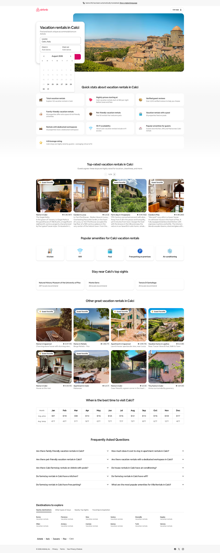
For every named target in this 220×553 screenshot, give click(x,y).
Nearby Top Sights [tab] (82, 510)
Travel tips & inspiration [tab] (101, 510)
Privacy (55, 549)
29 (71, 84)
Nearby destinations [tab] (44, 510)
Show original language (128, 3)
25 (53, 84)
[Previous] (106, 174)
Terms (62, 549)
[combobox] (60, 41)
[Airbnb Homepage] (42, 9)
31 (48, 89)
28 (66, 84)
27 (62, 84)
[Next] (114, 174)
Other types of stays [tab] (63, 510)
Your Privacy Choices (74, 549)
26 (57, 84)
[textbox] (50, 49)
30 (44, 89)
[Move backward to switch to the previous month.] (44, 56)
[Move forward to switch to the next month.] (70, 56)
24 (48, 84)
